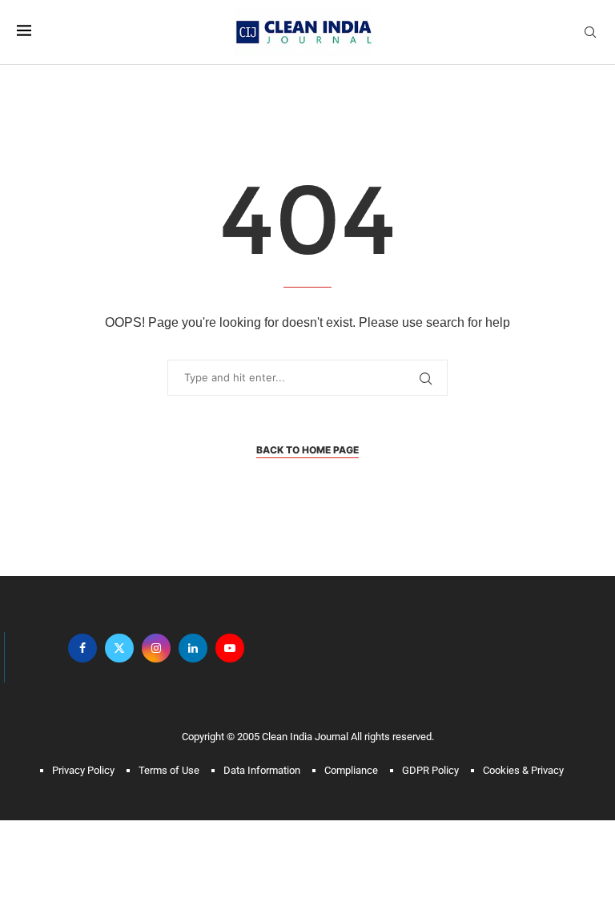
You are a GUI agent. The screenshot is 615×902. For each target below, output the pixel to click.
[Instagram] (156, 647)
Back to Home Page (307, 450)
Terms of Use (169, 770)
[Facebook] (82, 647)
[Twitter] (119, 647)
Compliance (351, 770)
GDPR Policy (430, 770)
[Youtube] (229, 647)
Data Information (261, 770)
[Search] (590, 32)
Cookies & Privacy (523, 770)
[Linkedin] (193, 647)
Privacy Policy (83, 770)
